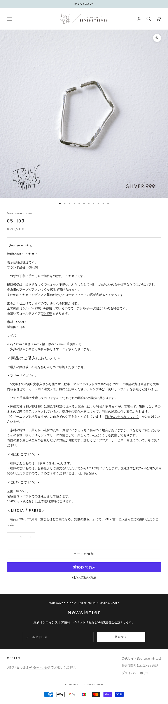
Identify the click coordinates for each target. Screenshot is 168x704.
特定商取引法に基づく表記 (140, 666)
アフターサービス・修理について (122, 440)
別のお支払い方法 (84, 577)
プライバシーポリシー (137, 673)
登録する (121, 637)
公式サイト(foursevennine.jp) (141, 658)
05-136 (47, 313)
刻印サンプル (117, 389)
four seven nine (19, 213)
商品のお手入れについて (122, 417)
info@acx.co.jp (38, 667)
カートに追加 (84, 554)
